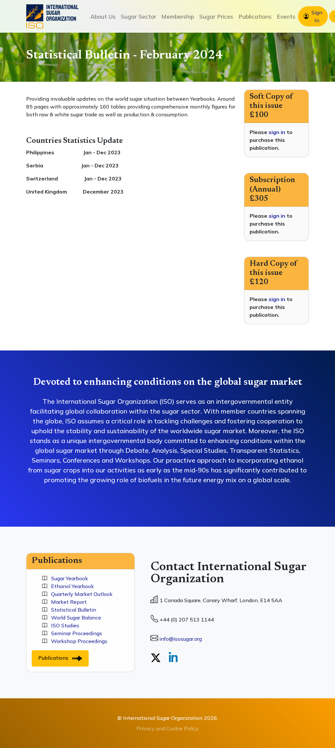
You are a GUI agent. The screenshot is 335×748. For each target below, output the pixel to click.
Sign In (316, 16)
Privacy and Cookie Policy (167, 728)
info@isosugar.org (180, 639)
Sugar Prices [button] (216, 16)
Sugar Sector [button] (138, 16)
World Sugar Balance (74, 617)
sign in (277, 132)
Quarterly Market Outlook (80, 594)
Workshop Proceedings (77, 641)
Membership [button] (177, 16)
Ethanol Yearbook (70, 586)
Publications (55, 657)
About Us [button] (102, 16)
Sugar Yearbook (67, 578)
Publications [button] (255, 16)
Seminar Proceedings (74, 633)
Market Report (67, 602)
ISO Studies (63, 625)
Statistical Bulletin (71, 609)
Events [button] (286, 16)
